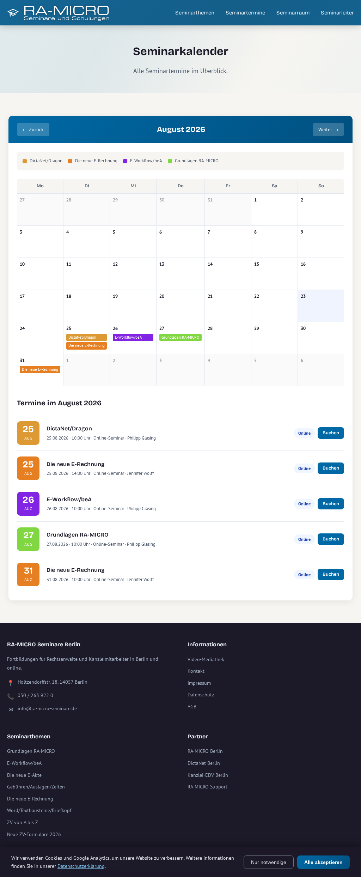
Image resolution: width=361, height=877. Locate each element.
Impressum (199, 683)
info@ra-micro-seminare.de (47, 708)
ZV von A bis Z (22, 822)
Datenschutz (201, 694)
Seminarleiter (337, 13)
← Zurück (33, 129)
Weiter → (328, 129)
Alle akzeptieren (323, 862)
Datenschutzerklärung (81, 866)
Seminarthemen (194, 13)
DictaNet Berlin (204, 763)
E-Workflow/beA (128, 337)
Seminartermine (245, 13)
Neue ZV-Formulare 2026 (34, 834)
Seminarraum (293, 13)
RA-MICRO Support (207, 787)
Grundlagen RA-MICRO (180, 337)
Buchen (331, 433)
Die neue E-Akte (24, 775)
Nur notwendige (268, 862)
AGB (192, 706)
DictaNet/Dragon (82, 337)
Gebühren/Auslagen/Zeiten (36, 787)
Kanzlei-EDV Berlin (208, 775)
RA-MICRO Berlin (205, 751)
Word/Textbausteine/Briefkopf (39, 810)
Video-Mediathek (206, 659)
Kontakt (196, 671)
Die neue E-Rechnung (86, 345)
